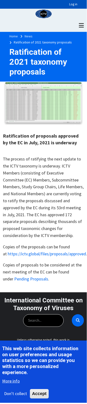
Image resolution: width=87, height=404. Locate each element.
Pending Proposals (31, 279)
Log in (73, 4)
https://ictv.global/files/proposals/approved (47, 254)
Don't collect (15, 393)
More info (11, 381)
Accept (39, 393)
